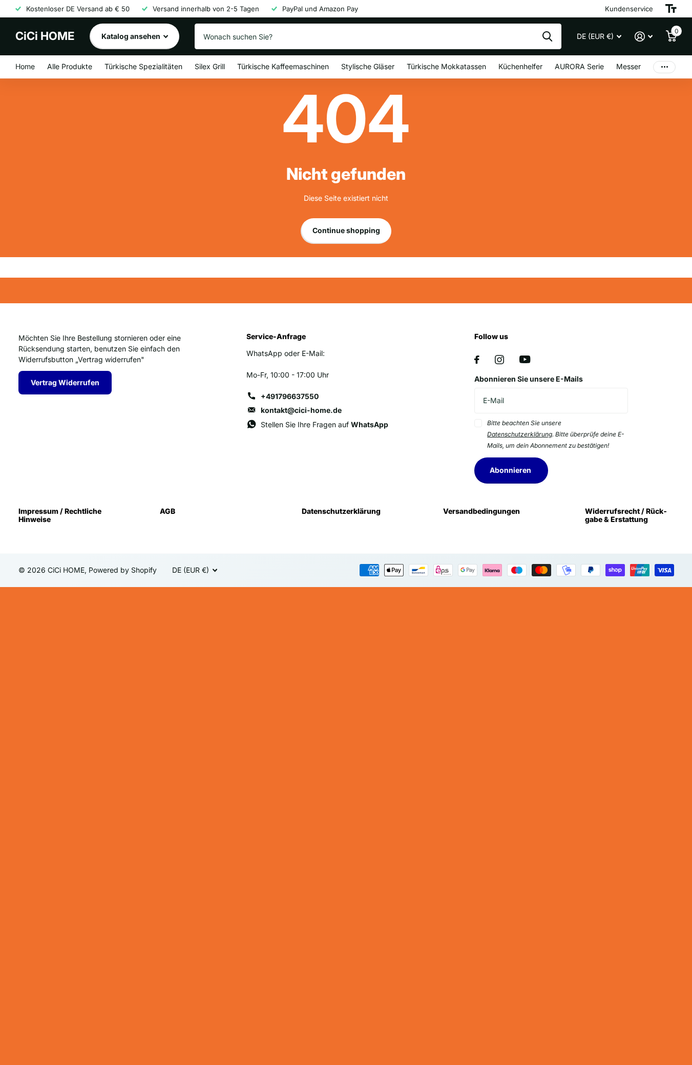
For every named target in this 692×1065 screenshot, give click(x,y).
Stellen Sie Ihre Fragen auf (324, 424)
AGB (167, 511)
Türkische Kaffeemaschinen (283, 66)
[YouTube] (524, 359)
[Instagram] (499, 359)
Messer (628, 66)
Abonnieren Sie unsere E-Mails (528, 378)
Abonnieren (511, 470)
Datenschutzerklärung (341, 511)
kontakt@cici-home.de (301, 410)
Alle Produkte (69, 66)
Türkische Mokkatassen (446, 66)
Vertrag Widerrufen (65, 382)
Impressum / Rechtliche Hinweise (59, 515)
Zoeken (547, 36)
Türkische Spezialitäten (143, 66)
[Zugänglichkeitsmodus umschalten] (671, 8)
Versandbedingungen (481, 511)
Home (25, 66)
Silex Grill (210, 66)
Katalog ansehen (131, 36)
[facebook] (476, 360)
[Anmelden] (643, 36)
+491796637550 (290, 396)
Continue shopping (346, 230)
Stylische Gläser (367, 66)
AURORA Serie (579, 66)
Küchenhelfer (520, 66)
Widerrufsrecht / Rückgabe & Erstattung (626, 515)
